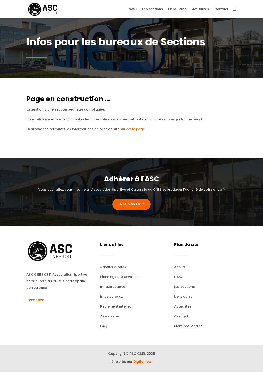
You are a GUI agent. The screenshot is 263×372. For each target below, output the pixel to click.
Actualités (200, 10)
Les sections (152, 10)
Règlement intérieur (116, 306)
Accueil (180, 267)
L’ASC (132, 10)
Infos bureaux (111, 296)
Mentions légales (188, 326)
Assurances (110, 316)
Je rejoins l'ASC (131, 204)
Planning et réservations (120, 276)
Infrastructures (112, 286)
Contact (221, 10)
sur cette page (132, 129)
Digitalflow (142, 361)
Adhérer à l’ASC (113, 267)
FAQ (103, 326)
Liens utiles (177, 10)
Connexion (35, 300)
